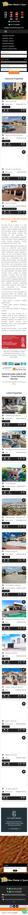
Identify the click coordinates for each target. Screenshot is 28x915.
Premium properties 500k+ (9, 48)
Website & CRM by (10, 913)
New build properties (8, 43)
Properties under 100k (8, 35)
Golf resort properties (8, 46)
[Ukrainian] (22, 17)
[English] (6, 12)
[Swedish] (6, 17)
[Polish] (17, 14)
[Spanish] (11, 12)
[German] (17, 12)
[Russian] (11, 17)
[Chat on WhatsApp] (24, 911)
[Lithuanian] (17, 17)
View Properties (14, 72)
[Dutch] (11, 19)
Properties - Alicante (8, 41)
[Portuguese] (22, 14)
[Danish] (22, 12)
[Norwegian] (17, 19)
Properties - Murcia (7, 38)
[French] (11, 14)
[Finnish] (6, 14)
